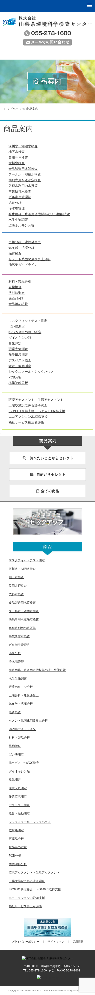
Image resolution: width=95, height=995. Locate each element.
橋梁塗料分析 (18, 383)
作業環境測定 (18, 355)
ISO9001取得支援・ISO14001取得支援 (37, 411)
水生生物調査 (18, 219)
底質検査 (15, 253)
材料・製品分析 (20, 281)
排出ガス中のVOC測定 (25, 332)
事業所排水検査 (20, 191)
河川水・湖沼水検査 (23, 146)
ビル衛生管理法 (20, 197)
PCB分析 (15, 377)
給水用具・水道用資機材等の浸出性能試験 (39, 214)
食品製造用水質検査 (23, 169)
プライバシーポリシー (25, 941)
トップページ (12, 109)
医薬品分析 (17, 298)
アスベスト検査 (20, 360)
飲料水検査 (17, 163)
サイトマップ (56, 941)
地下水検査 (17, 152)
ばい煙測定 (17, 326)
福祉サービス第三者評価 (26, 422)
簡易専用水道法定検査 (25, 180)
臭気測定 (15, 343)
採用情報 (77, 941)
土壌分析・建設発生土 (25, 242)
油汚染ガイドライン (23, 264)
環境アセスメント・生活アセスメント (36, 400)
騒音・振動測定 (20, 366)
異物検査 (15, 287)
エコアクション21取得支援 (28, 416)
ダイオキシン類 (20, 337)
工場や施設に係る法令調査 (28, 405)
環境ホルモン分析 (21, 225)
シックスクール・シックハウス (31, 371)
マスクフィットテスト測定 (28, 321)
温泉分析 (15, 203)
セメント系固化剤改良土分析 (29, 259)
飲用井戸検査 (18, 157)
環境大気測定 (18, 349)
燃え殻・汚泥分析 (21, 248)
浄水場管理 (17, 208)
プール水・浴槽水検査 (25, 174)
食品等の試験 (18, 304)
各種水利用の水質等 (23, 186)
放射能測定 (17, 293)
